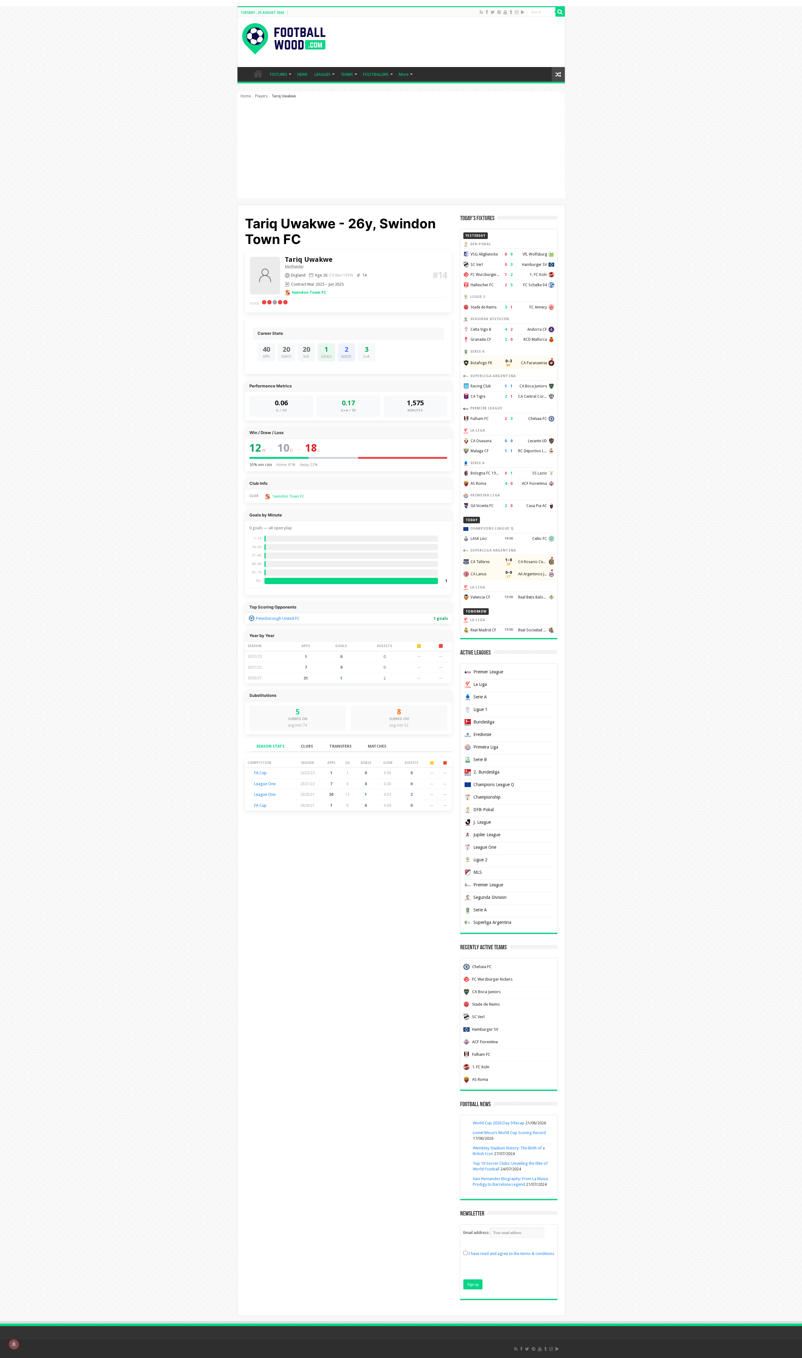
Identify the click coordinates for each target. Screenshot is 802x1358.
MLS (477, 872)
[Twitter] (492, 12)
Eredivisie (482, 734)
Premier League (488, 671)
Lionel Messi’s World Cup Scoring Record (509, 1132)
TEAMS (347, 74)
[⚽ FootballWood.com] (283, 37)
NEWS (302, 74)
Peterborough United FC (277, 618)
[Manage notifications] (14, 1344)
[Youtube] (505, 12)
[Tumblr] (511, 12)
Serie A (480, 696)
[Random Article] (558, 74)
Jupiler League (486, 834)
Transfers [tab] (340, 746)
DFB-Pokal (483, 809)
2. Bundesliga (486, 772)
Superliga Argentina (492, 922)
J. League (482, 822)
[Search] (560, 12)
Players (261, 96)
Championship (487, 797)
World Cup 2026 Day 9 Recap (498, 1123)
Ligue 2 (480, 859)
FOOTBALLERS (376, 74)
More (404, 74)
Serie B (480, 759)
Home (246, 96)
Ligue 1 (480, 709)
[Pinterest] (499, 12)
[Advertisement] (401, 151)
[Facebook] (487, 12)
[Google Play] (522, 12)
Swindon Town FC (309, 292)
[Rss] (481, 12)
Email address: (476, 1232)
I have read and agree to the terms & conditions (511, 1253)
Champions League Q (493, 784)
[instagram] (516, 12)
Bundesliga (483, 721)
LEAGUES (323, 74)
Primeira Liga (485, 746)
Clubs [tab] (307, 746)
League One (265, 783)
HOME (258, 73)
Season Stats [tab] (270, 746)
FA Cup (260, 772)
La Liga (480, 684)
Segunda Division (490, 897)
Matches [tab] (377, 746)
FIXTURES (278, 74)
